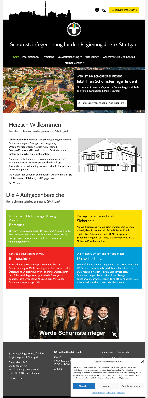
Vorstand (49, 56)
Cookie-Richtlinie (98, 393)
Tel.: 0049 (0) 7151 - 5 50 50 (24, 369)
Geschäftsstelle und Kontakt (119, 56)
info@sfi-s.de (16, 378)
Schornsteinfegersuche (124, 9)
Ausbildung (91, 56)
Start (16, 56)
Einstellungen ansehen (132, 386)
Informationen (30, 56)
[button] (142, 361)
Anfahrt (58, 369)
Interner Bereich (73, 62)
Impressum (121, 393)
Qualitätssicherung (68, 56)
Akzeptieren (84, 386)
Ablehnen (107, 386)
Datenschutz (110, 393)
